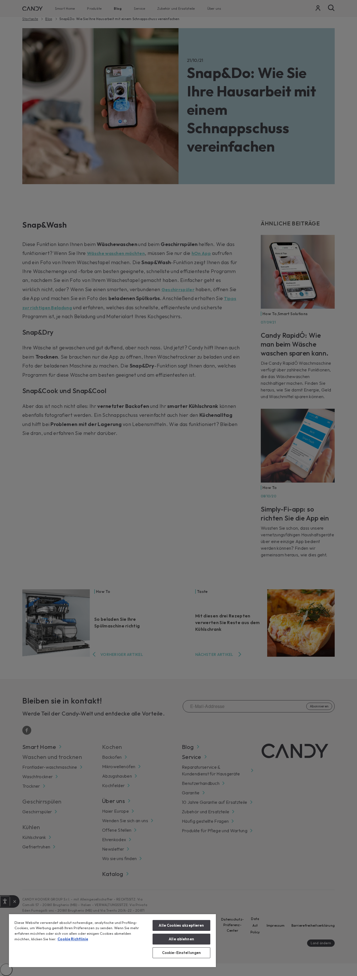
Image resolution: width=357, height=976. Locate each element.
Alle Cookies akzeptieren (181, 925)
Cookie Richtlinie (72, 939)
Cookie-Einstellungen (181, 952)
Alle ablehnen (181, 939)
